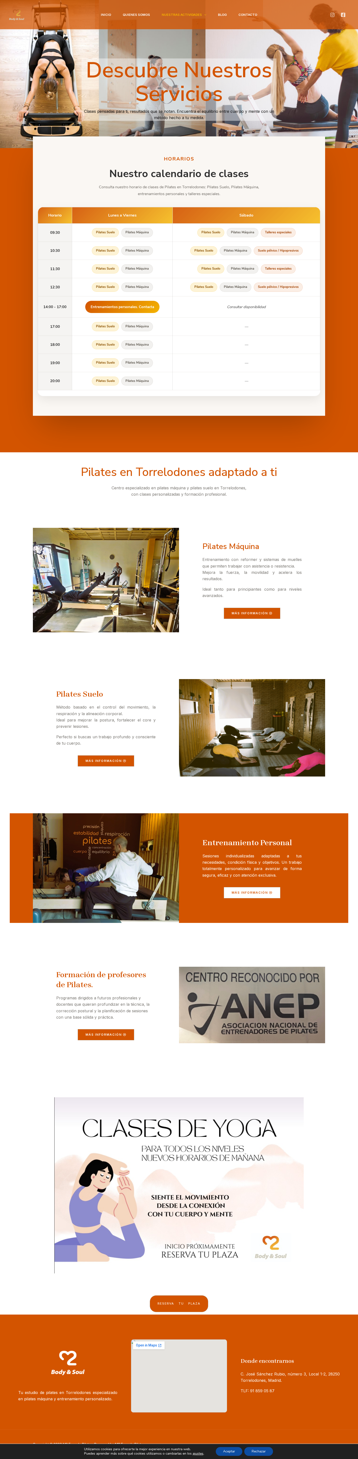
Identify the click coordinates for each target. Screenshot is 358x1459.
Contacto (247, 15)
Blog (222, 15)
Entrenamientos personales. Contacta (122, 306)
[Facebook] (343, 14)
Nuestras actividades (182, 15)
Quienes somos (136, 15)
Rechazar (259, 1451)
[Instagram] (332, 14)
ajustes (198, 1453)
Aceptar (229, 1451)
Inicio (106, 15)
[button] (204, 14)
